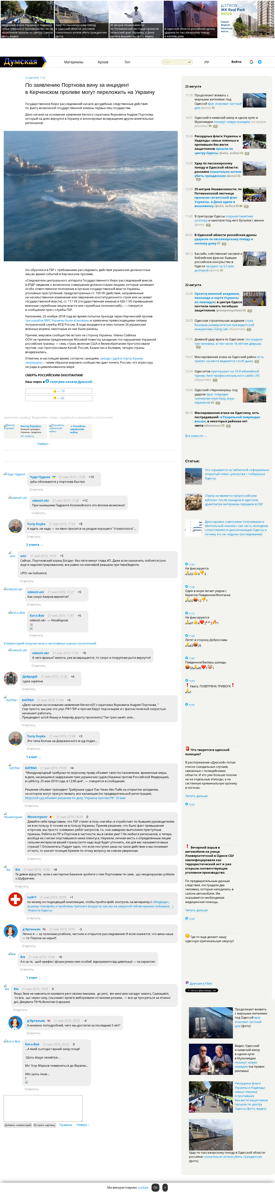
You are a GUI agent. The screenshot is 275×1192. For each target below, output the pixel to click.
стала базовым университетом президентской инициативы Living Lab (224, 325)
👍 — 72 (59, 391)
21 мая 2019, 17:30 (54, 676)
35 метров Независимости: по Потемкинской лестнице (218, 191)
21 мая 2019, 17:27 (61, 592)
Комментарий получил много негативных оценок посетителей (50, 643)
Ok (155, 1187)
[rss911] (15, 905)
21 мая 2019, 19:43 (35, 989)
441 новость (27, 436)
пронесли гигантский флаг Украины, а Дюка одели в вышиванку (216, 201)
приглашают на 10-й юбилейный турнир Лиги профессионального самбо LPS (227, 373)
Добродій (29, 676)
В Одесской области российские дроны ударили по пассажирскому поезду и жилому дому (189, 32)
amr (23, 556)
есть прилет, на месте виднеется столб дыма (229, 359)
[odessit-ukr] (18, 498)
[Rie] (7, 870)
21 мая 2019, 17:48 (62, 736)
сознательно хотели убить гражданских (218, 174)
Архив (103, 62)
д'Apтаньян (31, 929)
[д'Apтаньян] (11, 937)
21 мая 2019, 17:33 (62, 524)
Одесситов (203, 371)
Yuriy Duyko (36, 524)
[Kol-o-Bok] (16, 613)
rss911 (31, 897)
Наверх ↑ (43, 444)
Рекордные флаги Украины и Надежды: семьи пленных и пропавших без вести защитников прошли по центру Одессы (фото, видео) (27, 30)
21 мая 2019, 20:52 (67, 1021)
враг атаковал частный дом (218, 106)
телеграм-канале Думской (70, 382)
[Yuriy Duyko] (15, 532)
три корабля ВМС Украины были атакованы (57, 320)
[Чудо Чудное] (14, 474)
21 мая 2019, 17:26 (72, 477)
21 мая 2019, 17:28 (66, 500)
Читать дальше (196, 796)
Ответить (36, 489)
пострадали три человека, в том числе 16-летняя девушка (228, 341)
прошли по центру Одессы (214, 151)
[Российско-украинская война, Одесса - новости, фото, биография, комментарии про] (59, 431)
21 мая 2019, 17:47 (61, 615)
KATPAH (28, 700)
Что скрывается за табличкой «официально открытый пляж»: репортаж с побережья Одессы (237, 474)
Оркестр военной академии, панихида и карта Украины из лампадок (217, 298)
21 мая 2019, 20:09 (53, 897)
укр (206, 61)
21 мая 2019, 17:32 (66, 653)
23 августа (193, 86)
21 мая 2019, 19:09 (53, 768)
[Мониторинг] (13, 817)
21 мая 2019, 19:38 (37, 869)
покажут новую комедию (232, 122)
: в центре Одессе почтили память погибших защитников (218, 306)
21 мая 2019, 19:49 (43, 556)
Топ (127, 62)
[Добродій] (11, 685)
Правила (65, 1125)
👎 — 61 (59, 398)
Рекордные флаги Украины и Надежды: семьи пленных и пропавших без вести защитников (218, 142)
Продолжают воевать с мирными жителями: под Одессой (213, 99)
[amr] (12, 556)
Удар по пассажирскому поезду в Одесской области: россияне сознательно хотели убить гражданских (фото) (81, 30)
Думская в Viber (201, 983)
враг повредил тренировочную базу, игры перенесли (214, 398)
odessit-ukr (40, 500)
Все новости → (196, 436)
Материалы (73, 62)
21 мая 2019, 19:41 (62, 929)
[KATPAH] (10, 700)
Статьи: (192, 460)
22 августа (193, 285)
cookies (143, 1187)
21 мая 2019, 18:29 (69, 817)
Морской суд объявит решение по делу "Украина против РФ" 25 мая (75, 798)
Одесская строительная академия (220, 321)
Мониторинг (38, 817)
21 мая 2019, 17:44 (50, 700)
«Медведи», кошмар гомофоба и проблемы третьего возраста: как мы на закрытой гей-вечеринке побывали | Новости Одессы (100, 906)
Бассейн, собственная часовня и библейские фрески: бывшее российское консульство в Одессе (218, 260)
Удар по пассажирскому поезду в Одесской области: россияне (217, 167)
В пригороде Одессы (210, 216)
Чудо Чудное (40, 477)
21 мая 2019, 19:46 (42, 957)
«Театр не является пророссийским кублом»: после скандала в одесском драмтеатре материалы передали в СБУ (234, 500)
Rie (17, 869)
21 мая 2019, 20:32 (56, 1044)
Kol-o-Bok (37, 615)
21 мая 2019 (32, 77)
